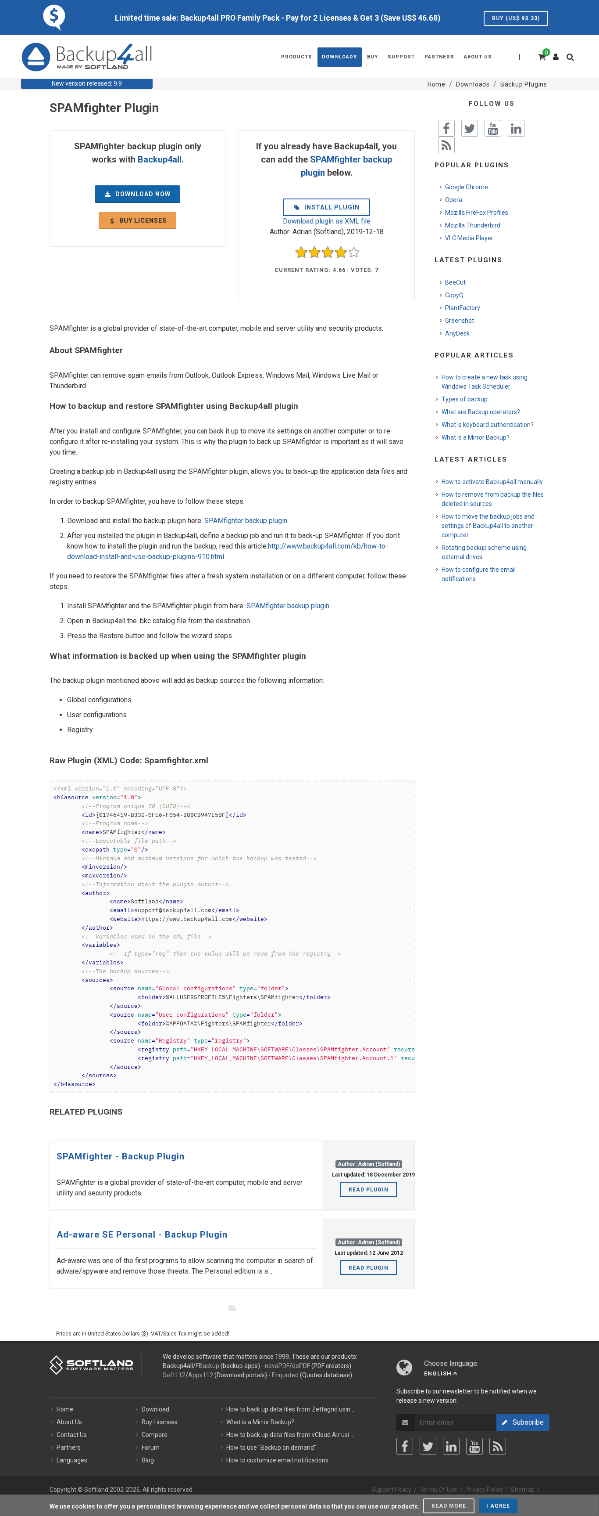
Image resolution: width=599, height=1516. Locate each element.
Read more (448, 1506)
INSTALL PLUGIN (331, 207)
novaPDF (277, 1365)
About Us (69, 1422)
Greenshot (459, 320)
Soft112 (174, 1375)
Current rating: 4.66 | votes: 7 (326, 270)
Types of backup (465, 399)
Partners (69, 1447)
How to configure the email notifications (479, 574)
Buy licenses (142, 220)
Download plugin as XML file (327, 221)
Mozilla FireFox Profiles (476, 212)
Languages (72, 1460)
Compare (155, 1434)
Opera (453, 199)
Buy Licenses (160, 1422)
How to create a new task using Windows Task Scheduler (485, 382)
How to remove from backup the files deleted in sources (493, 499)
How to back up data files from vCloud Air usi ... (290, 1434)
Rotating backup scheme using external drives (484, 552)
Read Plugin (369, 1190)
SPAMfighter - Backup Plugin (121, 1156)
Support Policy (391, 1489)
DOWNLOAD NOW (142, 194)
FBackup (207, 1365)
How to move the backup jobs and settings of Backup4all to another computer (488, 525)
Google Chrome (466, 187)
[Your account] (556, 54)
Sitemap (523, 1489)
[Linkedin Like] (516, 128)
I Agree (498, 1506)
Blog (148, 1460)
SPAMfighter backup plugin (245, 520)
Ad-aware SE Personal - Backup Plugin (142, 1234)
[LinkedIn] (451, 1446)
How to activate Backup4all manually (492, 481)
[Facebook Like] (446, 128)
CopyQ (454, 295)
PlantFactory (462, 307)
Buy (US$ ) (516, 18)
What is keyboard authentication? (488, 424)
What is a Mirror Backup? (476, 437)
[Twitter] (428, 1446)
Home (65, 1409)
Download (155, 1409)
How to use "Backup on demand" (271, 1447)
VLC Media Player (469, 238)
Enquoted (285, 1375)
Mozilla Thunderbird (472, 225)
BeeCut (455, 282)
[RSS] (497, 1446)
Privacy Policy (484, 1489)
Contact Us (72, 1434)
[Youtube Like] (493, 128)
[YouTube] (474, 1446)
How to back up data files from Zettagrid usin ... (291, 1409)
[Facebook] (404, 1446)
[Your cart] (541, 56)
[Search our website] (572, 60)
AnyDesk (457, 333)
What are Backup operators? (481, 411)
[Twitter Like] (469, 128)
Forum (151, 1447)
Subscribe (525, 1422)
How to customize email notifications (277, 1460)
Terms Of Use (438, 1489)
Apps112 (200, 1375)
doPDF (301, 1365)
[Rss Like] (446, 145)
